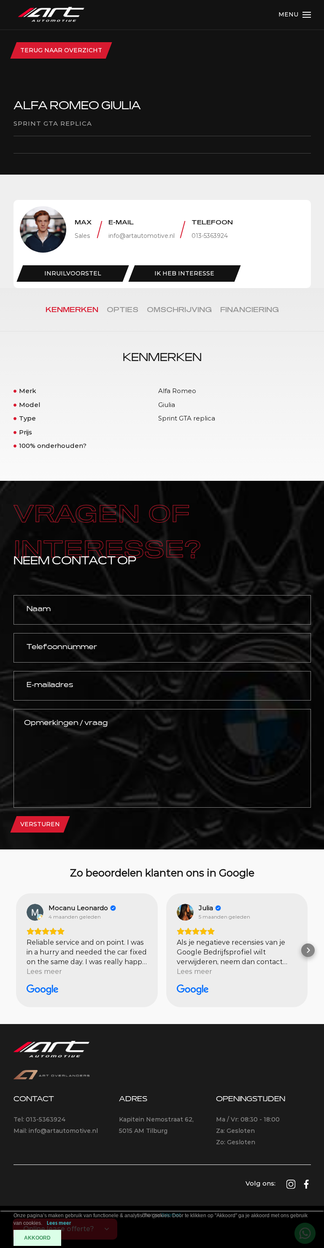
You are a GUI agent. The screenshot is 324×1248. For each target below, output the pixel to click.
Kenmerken (72, 310)
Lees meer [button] (44, 972)
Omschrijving (179, 310)
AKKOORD (37, 1238)
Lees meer (59, 1223)
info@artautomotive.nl (141, 236)
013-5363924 (210, 236)
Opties (122, 310)
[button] (16, 950)
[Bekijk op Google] (35, 912)
